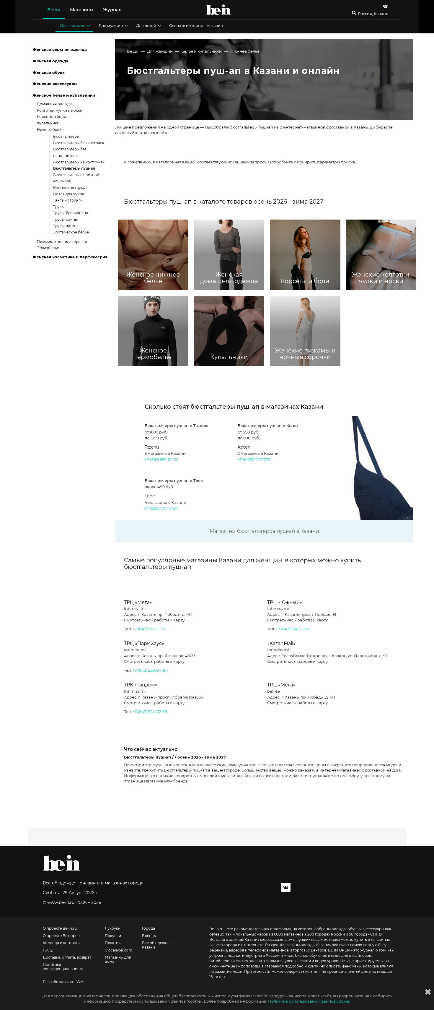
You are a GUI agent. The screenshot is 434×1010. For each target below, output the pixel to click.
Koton (244, 447)
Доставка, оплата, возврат (67, 957)
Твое (150, 495)
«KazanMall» (281, 643)
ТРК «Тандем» (140, 685)
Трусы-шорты (65, 226)
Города (148, 928)
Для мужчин (111, 25)
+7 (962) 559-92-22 (161, 459)
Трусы (58, 206)
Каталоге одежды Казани (234, 939)
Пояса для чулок (68, 194)
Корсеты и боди (51, 116)
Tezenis (152, 447)
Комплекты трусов (70, 187)
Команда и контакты (61, 943)
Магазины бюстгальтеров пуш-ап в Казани (264, 531)
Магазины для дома (118, 959)
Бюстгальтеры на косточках (78, 162)
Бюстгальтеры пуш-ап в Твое (174, 480)
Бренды (149, 936)
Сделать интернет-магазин (196, 25)
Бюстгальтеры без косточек (78, 143)
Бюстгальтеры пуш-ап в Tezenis (176, 425)
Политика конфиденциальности (63, 966)
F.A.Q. (48, 950)
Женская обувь (48, 72)
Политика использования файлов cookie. (309, 1001)
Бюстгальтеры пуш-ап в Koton (268, 425)
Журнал (112, 9)
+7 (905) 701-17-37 (161, 508)
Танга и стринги (68, 200)
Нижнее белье (245, 51)
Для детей (146, 25)
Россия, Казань (373, 14)
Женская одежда (50, 61)
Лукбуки (112, 928)
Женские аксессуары (54, 83)
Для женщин (73, 25)
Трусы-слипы (65, 219)
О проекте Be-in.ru (60, 928)
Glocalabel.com (118, 950)
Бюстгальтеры (66, 136)
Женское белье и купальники (63, 95)
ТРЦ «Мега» (138, 602)
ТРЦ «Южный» (284, 602)
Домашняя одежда (54, 104)
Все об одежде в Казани (157, 945)
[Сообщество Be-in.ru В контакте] (286, 887)
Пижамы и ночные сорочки (62, 241)
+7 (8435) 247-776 (254, 459)
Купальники (48, 123)
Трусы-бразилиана (70, 213)
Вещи (53, 9)
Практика (114, 943)
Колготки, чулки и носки (59, 110)
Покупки (113, 936)
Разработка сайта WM (63, 982)
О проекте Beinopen (61, 936)
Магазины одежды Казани (305, 945)
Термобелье (48, 248)
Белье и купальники (201, 51)
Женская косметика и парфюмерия (69, 256)
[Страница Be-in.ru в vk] (385, 6)
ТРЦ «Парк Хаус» (144, 643)
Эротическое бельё (71, 232)
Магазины (81, 9)
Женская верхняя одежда (59, 49)
